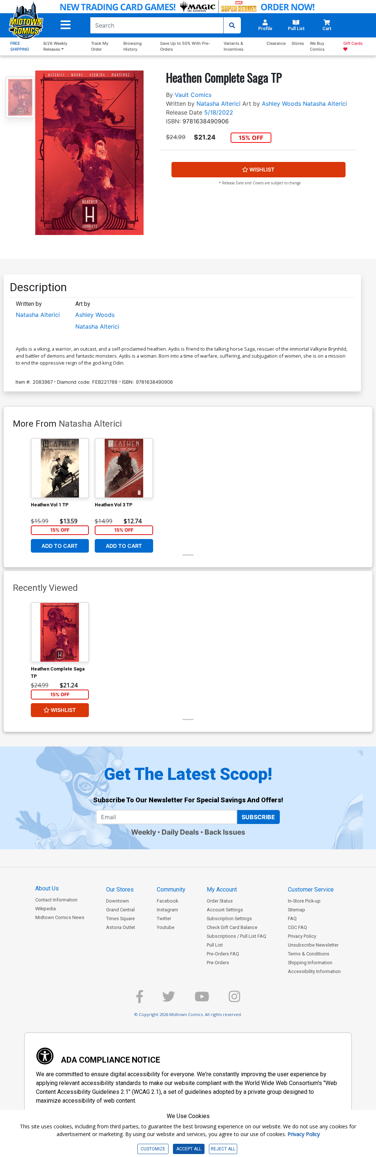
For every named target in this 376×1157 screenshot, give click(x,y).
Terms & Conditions (308, 954)
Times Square (120, 918)
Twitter (164, 918)
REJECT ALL (223, 1148)
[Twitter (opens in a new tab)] (168, 999)
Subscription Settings (229, 918)
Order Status (220, 901)
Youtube (165, 927)
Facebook (167, 901)
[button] (65, 25)
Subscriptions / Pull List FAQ (236, 936)
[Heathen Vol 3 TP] (124, 468)
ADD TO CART (59, 546)
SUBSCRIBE (258, 817)
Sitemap (296, 909)
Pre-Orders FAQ (223, 954)
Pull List (215, 945)
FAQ (292, 918)
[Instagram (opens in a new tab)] (234, 999)
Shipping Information (310, 962)
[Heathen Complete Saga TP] (60, 632)
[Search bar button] (232, 25)
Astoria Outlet (120, 927)
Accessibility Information (314, 971)
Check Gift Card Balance (232, 927)
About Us (47, 888)
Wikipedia (45, 908)
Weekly (143, 832)
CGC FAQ (297, 927)
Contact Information (56, 900)
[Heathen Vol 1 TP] (60, 468)
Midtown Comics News (59, 917)
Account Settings (225, 909)
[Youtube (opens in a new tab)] (202, 999)
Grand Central (120, 909)
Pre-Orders (218, 962)
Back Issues (225, 832)
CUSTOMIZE (153, 1148)
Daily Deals (180, 832)
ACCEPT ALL (188, 1148)
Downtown (117, 901)
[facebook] (139, 999)
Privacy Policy (302, 936)
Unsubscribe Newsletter (313, 945)
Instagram (167, 909)
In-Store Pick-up (304, 901)
